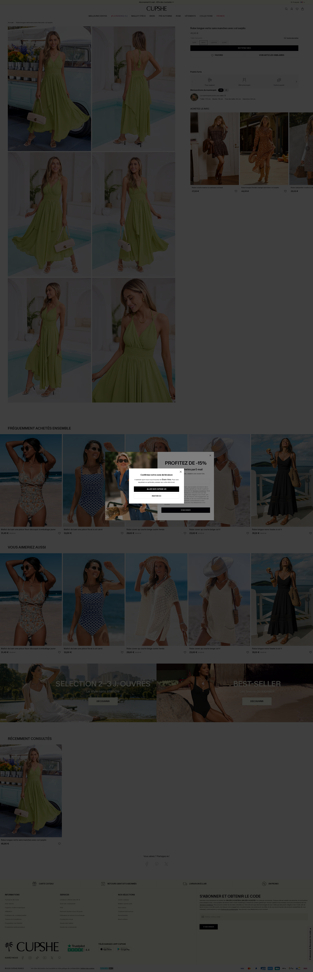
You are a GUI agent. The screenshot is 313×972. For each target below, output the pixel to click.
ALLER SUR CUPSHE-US (156, 489)
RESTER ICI (156, 496)
